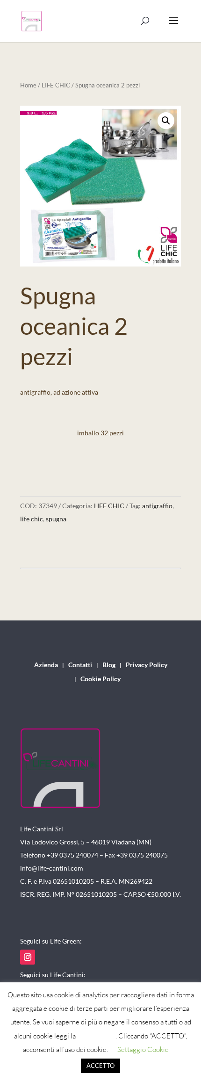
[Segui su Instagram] (27, 957)
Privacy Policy (146, 665)
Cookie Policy (100, 679)
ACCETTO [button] (100, 1065)
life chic (31, 519)
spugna (56, 519)
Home (28, 85)
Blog (108, 665)
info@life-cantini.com (51, 868)
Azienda (46, 665)
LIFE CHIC (56, 85)
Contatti (80, 665)
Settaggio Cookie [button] (143, 1049)
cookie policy (96, 1035)
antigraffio (157, 506)
